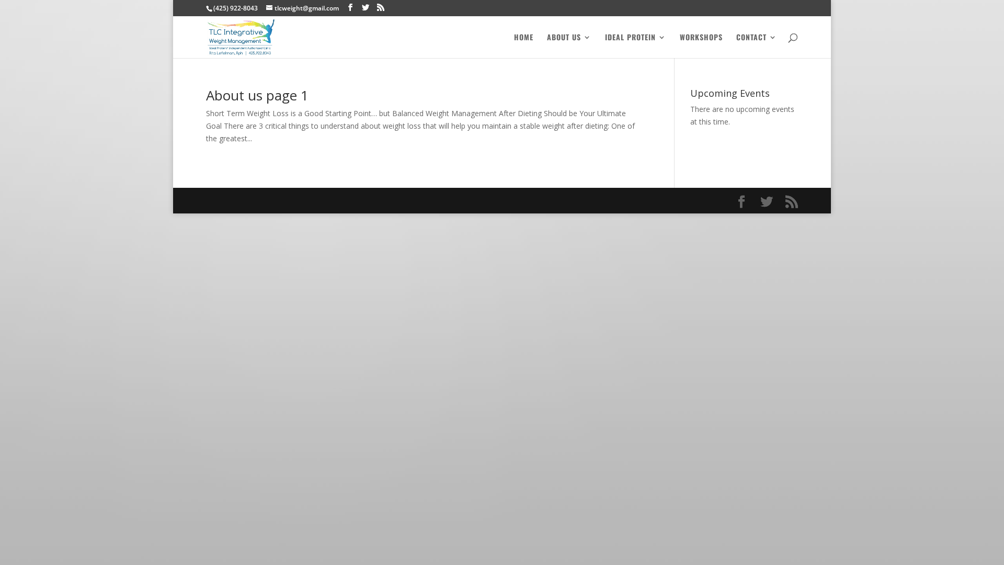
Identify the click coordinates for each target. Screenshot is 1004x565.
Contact (751, 37)
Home (523, 37)
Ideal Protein (630, 37)
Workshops (701, 37)
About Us (564, 37)
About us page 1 (257, 95)
